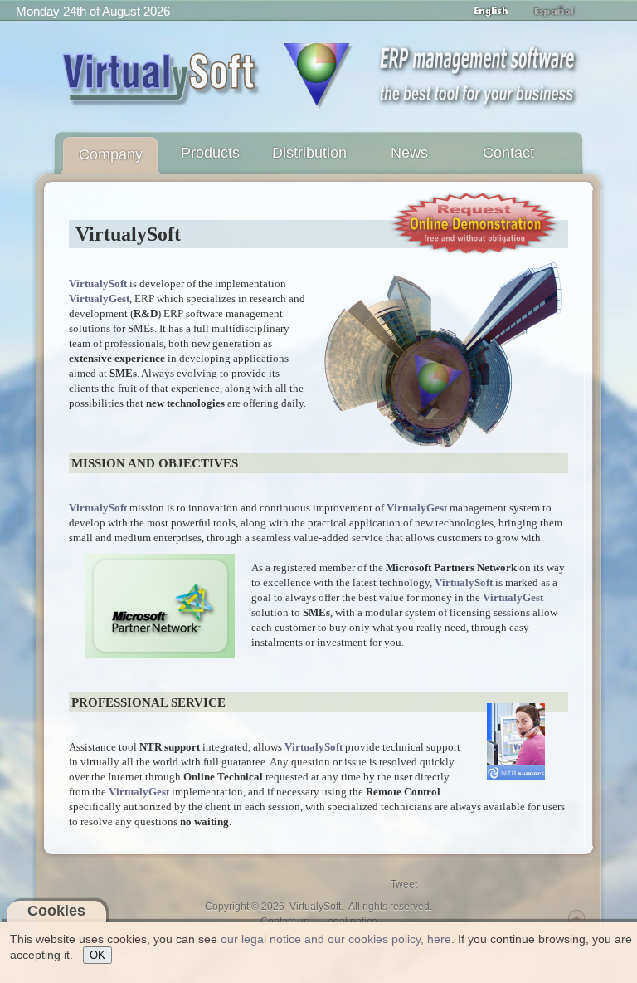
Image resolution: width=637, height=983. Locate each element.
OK (97, 955)
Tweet (404, 884)
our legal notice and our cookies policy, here (336, 939)
